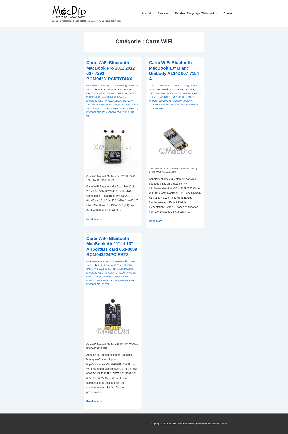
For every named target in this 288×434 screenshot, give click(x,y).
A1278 (116, 101)
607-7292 (108, 101)
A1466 (115, 277)
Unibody (153, 108)
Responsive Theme (217, 423)
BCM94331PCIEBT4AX (106, 105)
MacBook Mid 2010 (190, 105)
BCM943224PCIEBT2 (96, 280)
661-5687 (117, 273)
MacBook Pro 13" (128, 108)
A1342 (191, 97)
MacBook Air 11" (107, 269)
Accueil (146, 13)
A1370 (102, 277)
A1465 (109, 277)
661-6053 (127, 273)
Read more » (94, 219)
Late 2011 (97, 108)
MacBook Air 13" (125, 269)
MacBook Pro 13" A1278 (111, 93)
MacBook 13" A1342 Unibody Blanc (179, 93)
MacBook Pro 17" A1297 (114, 97)
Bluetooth (124, 105)
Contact (229, 13)
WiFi (88, 116)
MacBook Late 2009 (169, 105)
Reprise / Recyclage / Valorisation (196, 13)
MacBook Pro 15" (95, 112)
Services (163, 13)
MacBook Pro (110, 108)
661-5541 (182, 97)
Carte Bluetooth (122, 89)
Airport (90, 105)
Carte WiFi (92, 93)
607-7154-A (171, 97)
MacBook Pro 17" (115, 112)
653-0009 (108, 273)
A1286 (123, 101)
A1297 (130, 101)
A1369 (95, 277)
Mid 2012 (129, 112)
